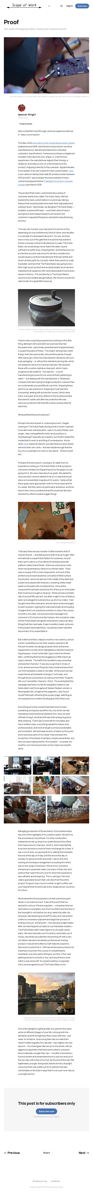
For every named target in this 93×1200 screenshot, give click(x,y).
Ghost (60, 1187)
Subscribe (82, 6)
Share (46, 1152)
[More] (49, 6)
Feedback (55, 1181)
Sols (71, 170)
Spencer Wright (27, 114)
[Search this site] (61, 6)
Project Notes (26, 124)
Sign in (69, 6)
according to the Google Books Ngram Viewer (54, 143)
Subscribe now (46, 1111)
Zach (26, 444)
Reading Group (40, 1181)
